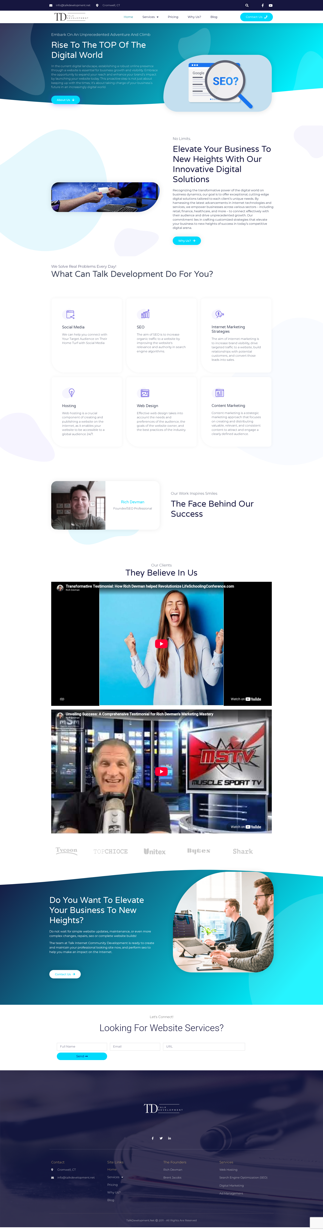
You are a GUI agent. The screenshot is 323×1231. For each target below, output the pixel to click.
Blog (213, 17)
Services (148, 17)
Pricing (173, 17)
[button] (247, 5)
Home (128, 17)
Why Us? (194, 17)
